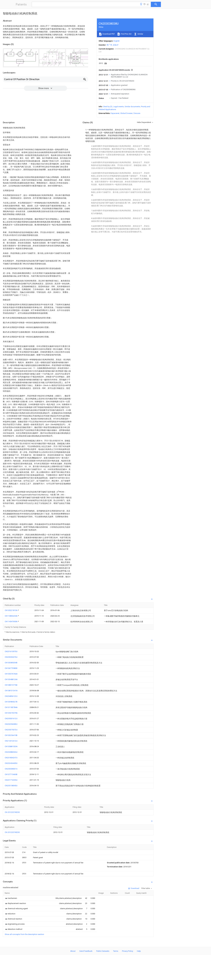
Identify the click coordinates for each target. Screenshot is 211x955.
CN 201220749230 (12, 812)
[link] (11, 898)
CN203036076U (11, 657)
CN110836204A (11, 616)
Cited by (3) (107, 106)
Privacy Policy (127, 951)
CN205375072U (11, 730)
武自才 (116, 45)
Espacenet (115, 113)
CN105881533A (11, 746)
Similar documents (132, 106)
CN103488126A (11, 679)
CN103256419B (11, 735)
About (73, 951)
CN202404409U (11, 763)
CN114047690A (11, 621)
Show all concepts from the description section (24, 934)
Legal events (118, 106)
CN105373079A (11, 713)
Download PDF (108, 34)
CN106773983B (11, 668)
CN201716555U (11, 780)
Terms (115, 951)
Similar (140, 34)
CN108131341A (11, 690)
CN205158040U (11, 785)
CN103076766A (11, 674)
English (117, 41)
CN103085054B (11, 663)
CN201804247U (11, 758)
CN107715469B (11, 774)
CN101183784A (11, 707)
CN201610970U (11, 651)
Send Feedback (85, 951)
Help (139, 951)
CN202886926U (11, 752)
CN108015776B (11, 685)
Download (134, 888)
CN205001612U (11, 718)
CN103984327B (11, 702)
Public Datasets (102, 951)
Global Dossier (126, 113)
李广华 (109, 45)
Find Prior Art (125, 34)
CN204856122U (11, 696)
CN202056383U (11, 724)
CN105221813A (11, 610)
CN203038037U (11, 769)
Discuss (136, 113)
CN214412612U (11, 741)
